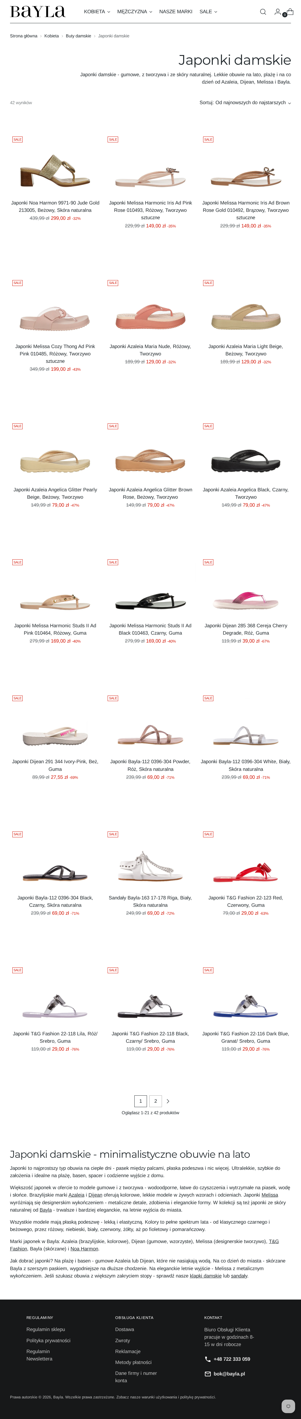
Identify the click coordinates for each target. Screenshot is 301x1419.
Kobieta (51, 36)
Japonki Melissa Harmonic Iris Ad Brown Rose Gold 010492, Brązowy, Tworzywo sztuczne (246, 210)
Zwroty (122, 1340)
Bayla (46, 1210)
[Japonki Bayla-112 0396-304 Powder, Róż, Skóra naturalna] (150, 723)
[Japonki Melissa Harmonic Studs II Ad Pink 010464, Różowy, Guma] (55, 587)
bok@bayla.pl (229, 1374)
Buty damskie (78, 36)
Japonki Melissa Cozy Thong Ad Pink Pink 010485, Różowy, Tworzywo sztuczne (55, 354)
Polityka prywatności (48, 1340)
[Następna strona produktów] (167, 1101)
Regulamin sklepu (45, 1329)
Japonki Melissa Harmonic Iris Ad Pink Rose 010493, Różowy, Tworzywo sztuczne (150, 210)
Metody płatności (133, 1362)
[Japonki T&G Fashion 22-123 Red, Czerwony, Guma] (246, 859)
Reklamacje (128, 1351)
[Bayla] (38, 11)
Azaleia (76, 1195)
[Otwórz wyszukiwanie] (263, 12)
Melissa (270, 1195)
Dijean (95, 1195)
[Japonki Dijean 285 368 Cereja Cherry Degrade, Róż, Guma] (246, 587)
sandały (239, 1276)
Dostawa (124, 1329)
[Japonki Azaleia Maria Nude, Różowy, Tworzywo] (150, 308)
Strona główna (23, 36)
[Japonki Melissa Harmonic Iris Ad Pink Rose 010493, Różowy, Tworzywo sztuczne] (150, 164)
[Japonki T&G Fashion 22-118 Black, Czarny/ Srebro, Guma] (150, 995)
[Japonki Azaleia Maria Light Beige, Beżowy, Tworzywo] (246, 308)
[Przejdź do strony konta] (275, 12)
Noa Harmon (84, 1249)
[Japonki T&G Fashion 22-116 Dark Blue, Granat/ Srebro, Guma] (246, 995)
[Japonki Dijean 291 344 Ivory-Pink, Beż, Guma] (55, 723)
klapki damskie (206, 1276)
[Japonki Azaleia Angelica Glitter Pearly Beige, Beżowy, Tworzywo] (55, 451)
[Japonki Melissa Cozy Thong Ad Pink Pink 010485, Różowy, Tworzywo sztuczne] (55, 308)
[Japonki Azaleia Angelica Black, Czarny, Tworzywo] (246, 451)
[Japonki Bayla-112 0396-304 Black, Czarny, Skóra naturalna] (55, 859)
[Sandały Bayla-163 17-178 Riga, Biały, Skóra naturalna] (150, 859)
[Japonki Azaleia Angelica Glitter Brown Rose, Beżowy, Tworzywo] (150, 451)
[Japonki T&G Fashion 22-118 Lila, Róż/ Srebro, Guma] (55, 995)
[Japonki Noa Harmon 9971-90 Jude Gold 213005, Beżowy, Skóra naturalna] (55, 164)
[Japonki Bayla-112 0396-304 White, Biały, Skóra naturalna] (246, 723)
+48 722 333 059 (232, 1359)
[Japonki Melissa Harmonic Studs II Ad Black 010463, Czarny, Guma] (150, 587)
